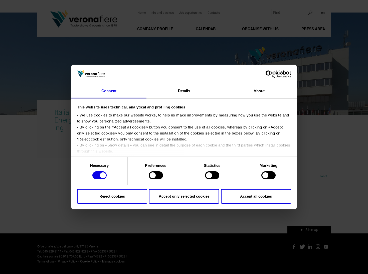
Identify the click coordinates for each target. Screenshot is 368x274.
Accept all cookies (256, 196)
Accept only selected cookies (184, 196)
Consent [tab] (108, 91)
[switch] (156, 175)
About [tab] (259, 91)
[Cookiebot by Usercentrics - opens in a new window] (269, 74)
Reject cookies (112, 196)
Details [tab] (184, 91)
